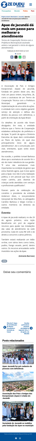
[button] (12, 57)
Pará (32, 11)
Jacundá (21, 16)
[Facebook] (16, 438)
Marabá (17, 11)
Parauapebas (6, 11)
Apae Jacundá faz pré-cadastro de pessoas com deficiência (17, 367)
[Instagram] (20, 438)
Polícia (25, 11)
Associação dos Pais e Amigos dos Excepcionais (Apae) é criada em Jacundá (17, 395)
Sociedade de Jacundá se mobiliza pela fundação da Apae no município (18, 424)
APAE (4, 261)
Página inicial (5, 16)
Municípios (14, 16)
